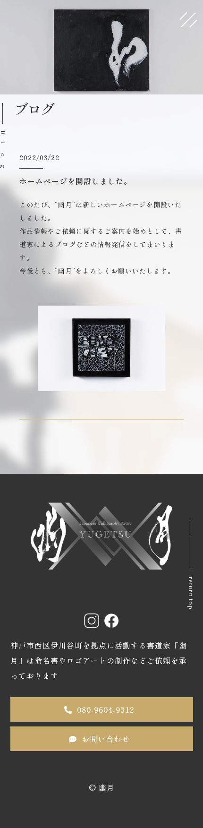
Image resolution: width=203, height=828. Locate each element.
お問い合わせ (106, 738)
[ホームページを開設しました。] (101, 383)
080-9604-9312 (105, 709)
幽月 (107, 787)
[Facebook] (111, 620)
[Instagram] (91, 620)
